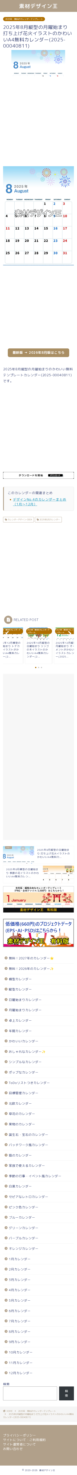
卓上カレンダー (20, 1020)
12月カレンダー (21, 1373)
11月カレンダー (21, 1363)
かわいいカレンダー (23, 1041)
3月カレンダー (20, 1280)
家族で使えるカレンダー (27, 1165)
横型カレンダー (20, 979)
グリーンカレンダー (23, 1228)
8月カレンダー (20, 1331)
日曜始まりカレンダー (25, 1000)
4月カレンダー (20, 1290)
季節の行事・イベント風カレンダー (35, 1176)
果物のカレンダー (22, 1124)
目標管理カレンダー (23, 1093)
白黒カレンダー (20, 1186)
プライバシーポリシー (19, 1435)
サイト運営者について (19, 1444)
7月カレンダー (20, 1321)
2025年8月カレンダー (49, 519)
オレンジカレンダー (23, 1248)
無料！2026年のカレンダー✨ (31, 969)
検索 (6, 1384)
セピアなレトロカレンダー (28, 1197)
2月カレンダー (20, 1269)
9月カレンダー (20, 1342)
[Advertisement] (38, 121)
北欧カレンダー (20, 1103)
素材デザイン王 (38, 6)
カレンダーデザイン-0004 (19, 519)
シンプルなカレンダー (25, 1062)
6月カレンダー (20, 1311)
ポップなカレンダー (23, 1072)
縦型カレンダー (20, 989)
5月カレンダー (20, 1300)
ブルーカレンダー (22, 1217)
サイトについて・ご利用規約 (24, 1440)
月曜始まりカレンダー (25, 1010)
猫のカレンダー (20, 1155)
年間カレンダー (20, 1031)
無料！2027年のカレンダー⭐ (31, 958)
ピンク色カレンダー (23, 1207)
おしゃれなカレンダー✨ (27, 1052)
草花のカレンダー (22, 1114)
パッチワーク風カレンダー (28, 1145)
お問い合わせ (13, 1449)
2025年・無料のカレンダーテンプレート (24, 19)
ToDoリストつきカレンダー (29, 1083)
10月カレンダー (21, 1352)
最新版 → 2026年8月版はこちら (39, 352)
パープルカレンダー (23, 1238)
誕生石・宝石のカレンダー (28, 1135)
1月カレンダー (20, 1259)
